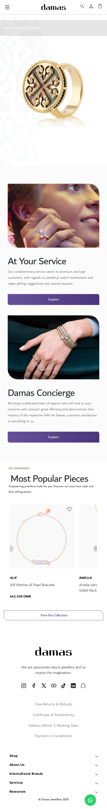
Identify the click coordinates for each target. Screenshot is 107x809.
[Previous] (10, 548)
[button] (69, 510)
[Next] (96, 548)
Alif (13, 578)
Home (7, 28)
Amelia (85, 578)
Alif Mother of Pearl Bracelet (32, 585)
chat (90, 800)
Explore (53, 299)
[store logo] (53, 7)
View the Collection (53, 615)
